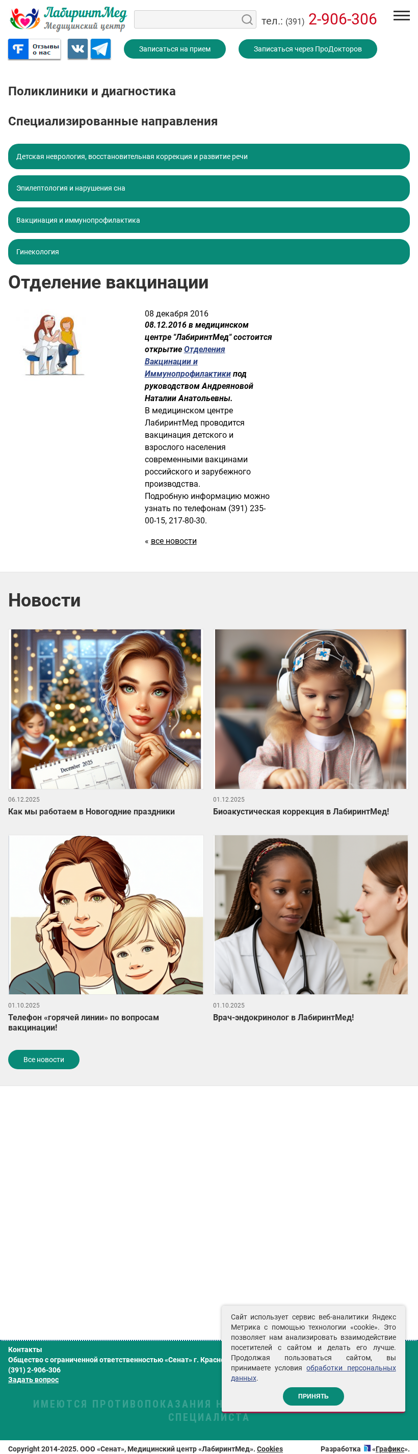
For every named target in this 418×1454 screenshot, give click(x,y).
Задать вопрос (33, 1380)
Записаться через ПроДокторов (308, 49)
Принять (313, 1396)
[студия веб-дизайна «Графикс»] (367, 1449)
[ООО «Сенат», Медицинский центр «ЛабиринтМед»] (68, 19)
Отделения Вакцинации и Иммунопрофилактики (188, 362)
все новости (174, 541)
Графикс (390, 1449)
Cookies (270, 1449)
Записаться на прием (175, 49)
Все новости (43, 1059)
